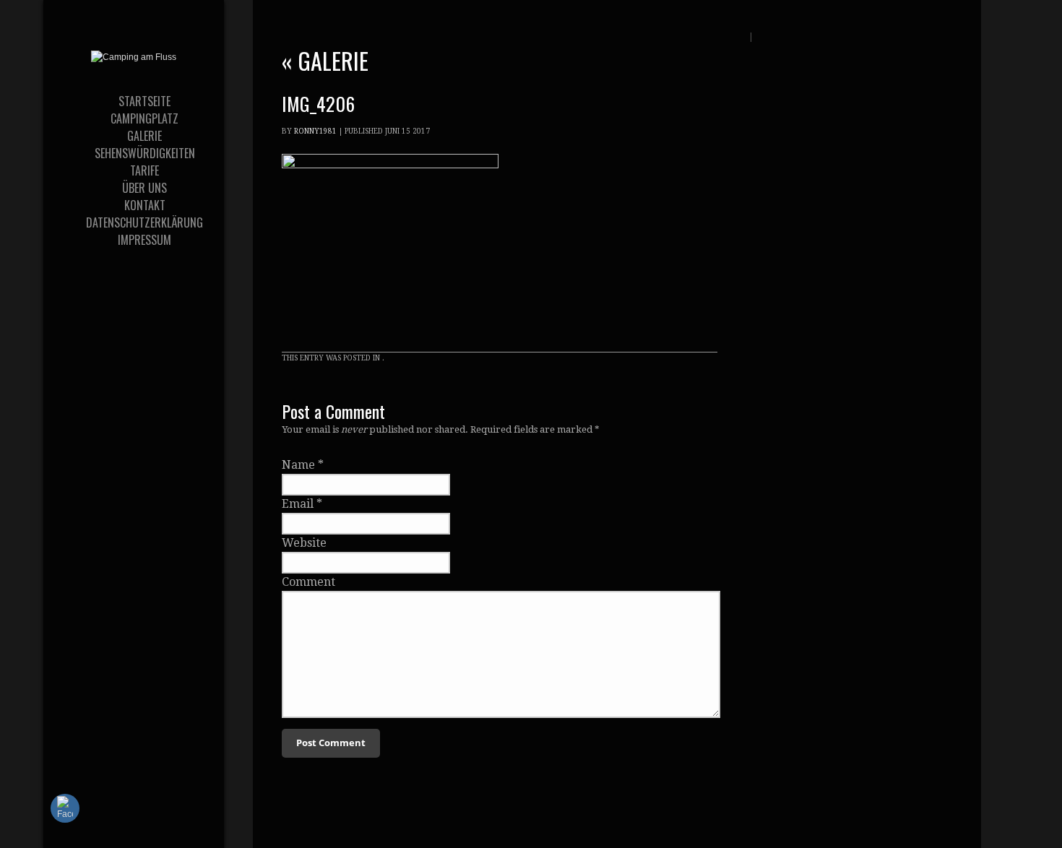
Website (304, 543)
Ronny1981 (315, 131)
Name (298, 465)
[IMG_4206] (390, 164)
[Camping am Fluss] (133, 57)
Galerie (325, 60)
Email (298, 504)
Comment (308, 582)
